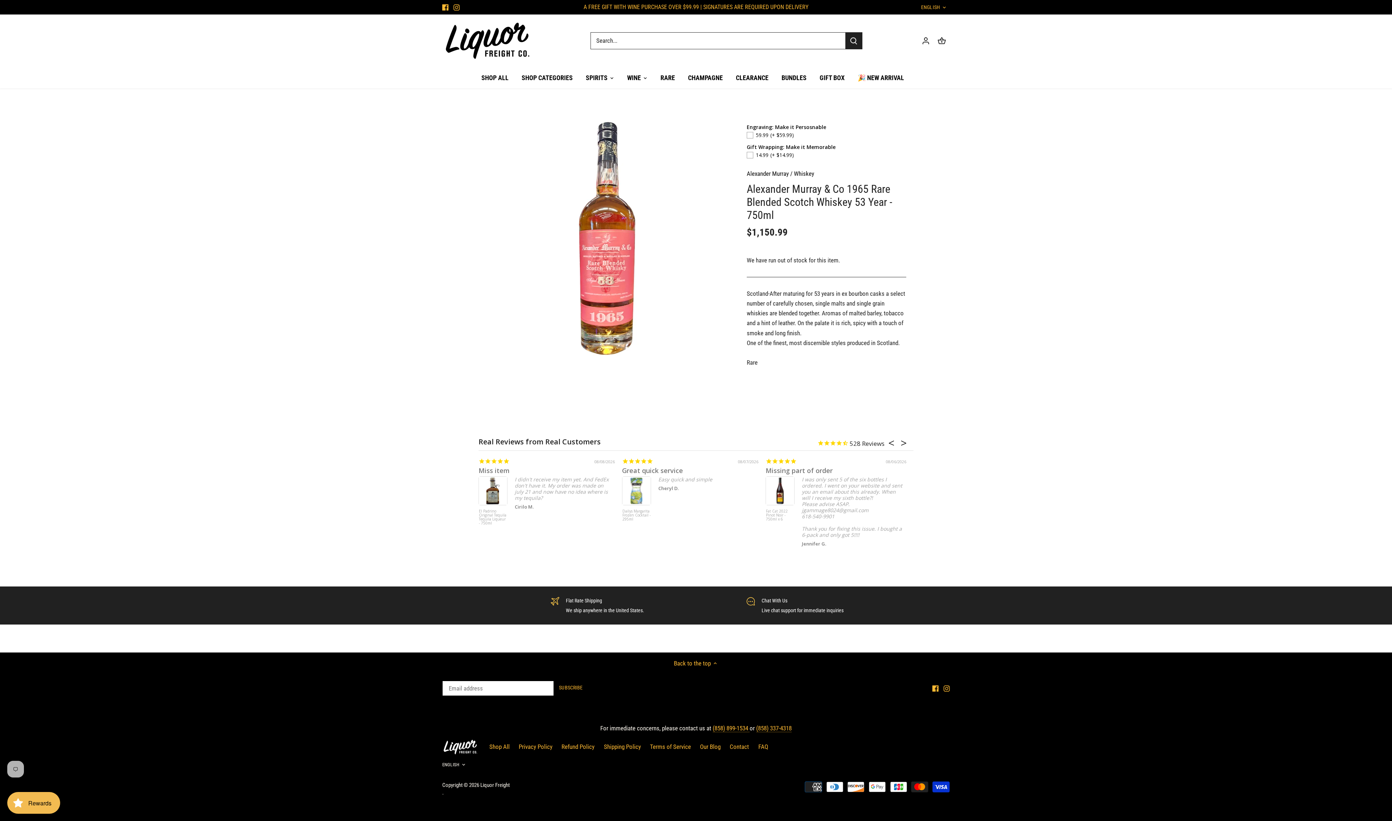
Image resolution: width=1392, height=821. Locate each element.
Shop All (499, 746)
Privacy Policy (535, 746)
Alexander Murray (768, 173)
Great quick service (652, 470)
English (930, 7)
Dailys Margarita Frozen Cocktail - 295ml (636, 515)
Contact (739, 746)
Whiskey (804, 173)
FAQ (763, 746)
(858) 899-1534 (731, 728)
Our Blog (710, 746)
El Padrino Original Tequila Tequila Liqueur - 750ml (492, 517)
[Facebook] (445, 7)
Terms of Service (670, 746)
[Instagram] (456, 7)
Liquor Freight (495, 785)
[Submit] (853, 41)
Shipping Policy (622, 746)
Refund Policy (578, 746)
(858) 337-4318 (774, 728)
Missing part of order (799, 470)
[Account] (926, 41)
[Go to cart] (941, 41)
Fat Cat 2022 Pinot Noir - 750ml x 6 (777, 515)
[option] (607, 238)
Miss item (494, 470)
